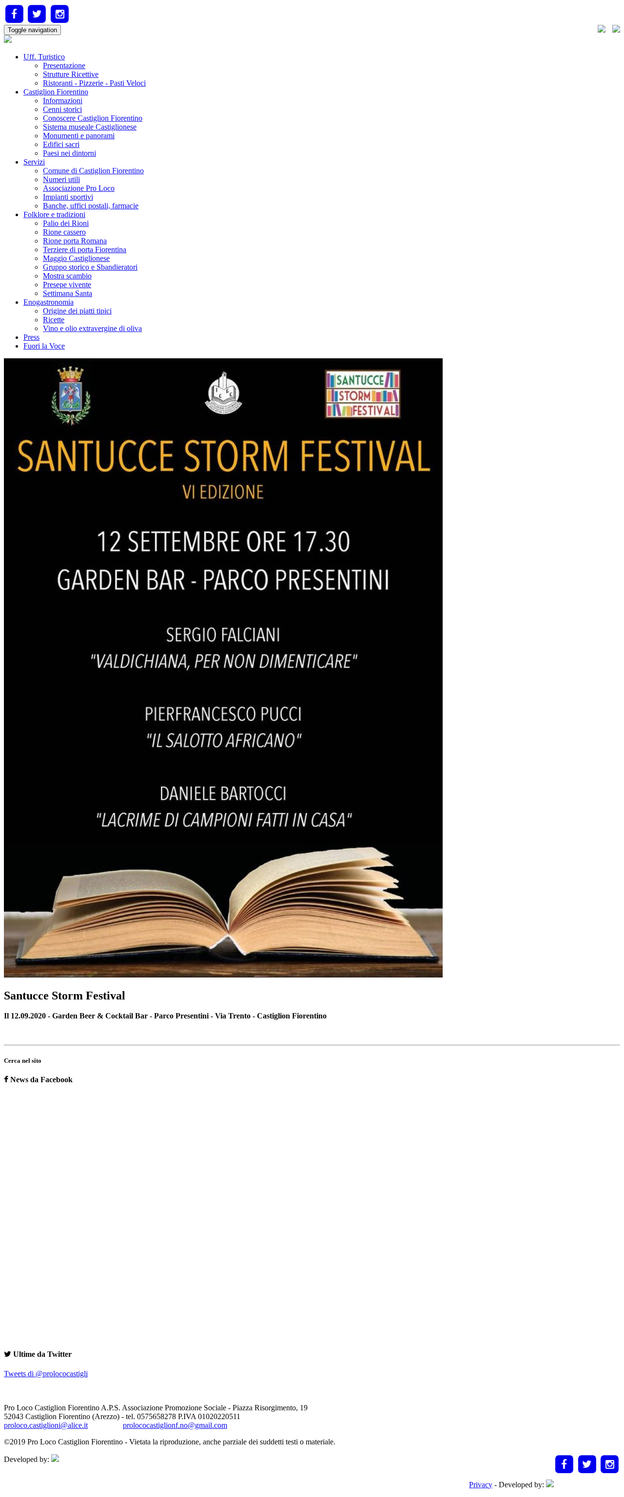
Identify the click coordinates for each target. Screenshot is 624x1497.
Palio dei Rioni (66, 223)
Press (31, 337)
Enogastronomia (48, 302)
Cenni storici (62, 109)
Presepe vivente (67, 284)
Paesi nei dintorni (69, 153)
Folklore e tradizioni (54, 214)
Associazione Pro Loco (79, 188)
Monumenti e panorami (79, 135)
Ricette (53, 319)
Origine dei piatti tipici (77, 311)
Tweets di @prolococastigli (46, 1373)
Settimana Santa (67, 293)
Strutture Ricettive (70, 74)
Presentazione (64, 65)
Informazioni (62, 100)
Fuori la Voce (44, 346)
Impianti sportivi (68, 197)
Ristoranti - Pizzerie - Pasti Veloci (94, 83)
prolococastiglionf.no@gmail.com (175, 1425)
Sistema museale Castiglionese (89, 127)
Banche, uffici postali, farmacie (90, 206)
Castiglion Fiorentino (55, 92)
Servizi (34, 162)
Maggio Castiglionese (76, 258)
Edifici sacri (61, 144)
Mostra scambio (67, 276)
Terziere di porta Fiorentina (84, 249)
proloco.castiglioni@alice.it (46, 1425)
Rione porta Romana (75, 241)
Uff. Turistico (44, 57)
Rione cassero (64, 232)
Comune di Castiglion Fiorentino (93, 170)
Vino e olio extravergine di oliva (92, 328)
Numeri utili (61, 179)
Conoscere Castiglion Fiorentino (92, 118)
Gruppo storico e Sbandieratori (90, 267)
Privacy (480, 1484)
